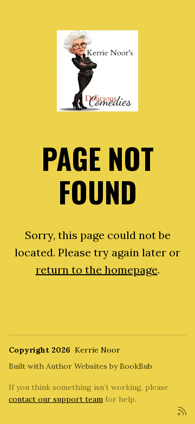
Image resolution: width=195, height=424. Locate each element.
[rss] (182, 410)
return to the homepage (97, 269)
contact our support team (56, 399)
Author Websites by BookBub (99, 366)
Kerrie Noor (97, 350)
